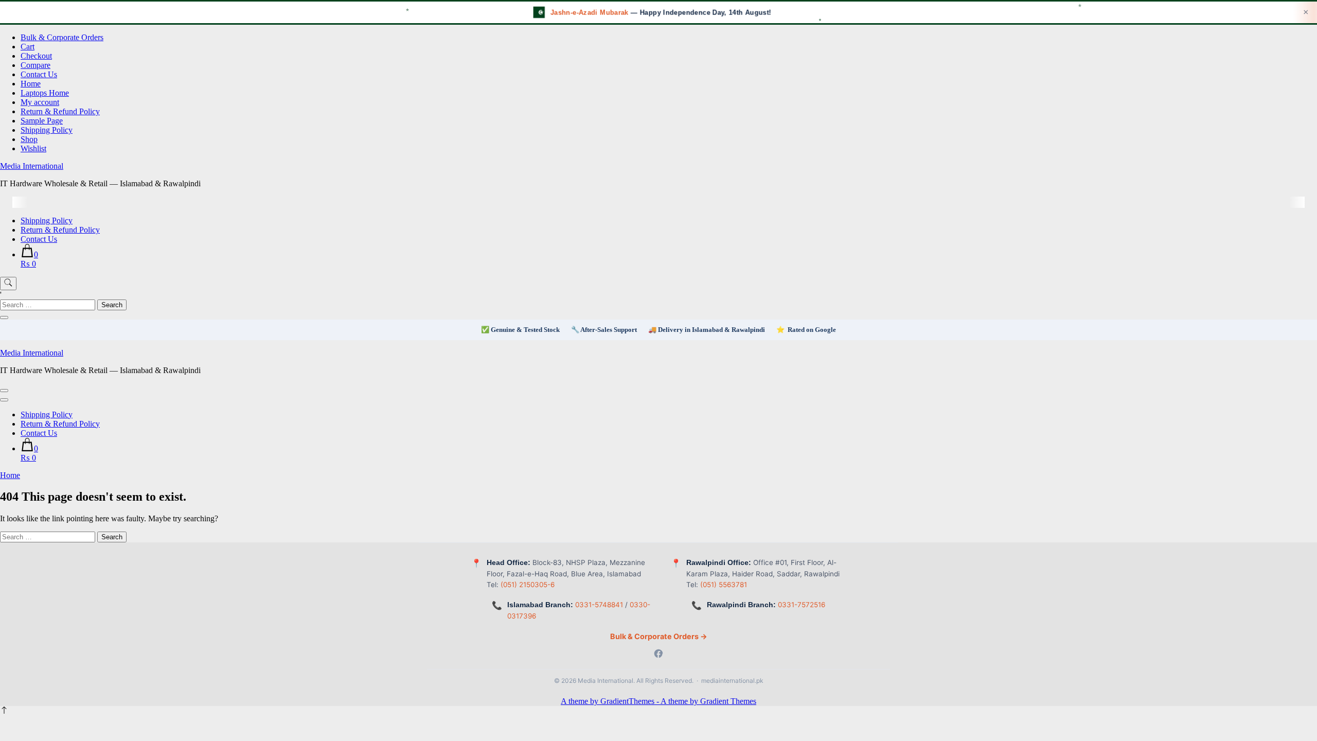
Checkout (36, 55)
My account (40, 102)
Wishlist (33, 148)
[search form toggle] (8, 283)
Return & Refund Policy (60, 111)
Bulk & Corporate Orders (62, 37)
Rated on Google (812, 329)
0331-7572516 (801, 605)
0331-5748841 (599, 605)
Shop (29, 139)
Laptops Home (45, 93)
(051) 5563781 (723, 584)
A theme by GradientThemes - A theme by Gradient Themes (658, 701)
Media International (31, 166)
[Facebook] (658, 654)
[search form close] (4, 317)
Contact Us (39, 74)
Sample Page (42, 120)
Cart (27, 46)
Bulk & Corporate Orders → (658, 636)
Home (31, 83)
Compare (35, 65)
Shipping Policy (47, 130)
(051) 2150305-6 (528, 584)
